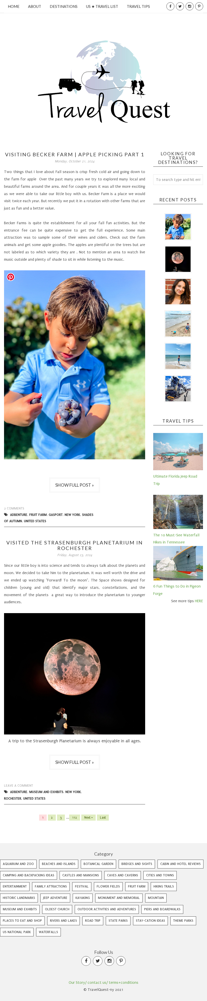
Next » (88, 817)
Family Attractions (51, 886)
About (34, 6)
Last (103, 817)
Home (13, 6)
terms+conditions (123, 982)
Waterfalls (48, 932)
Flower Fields (108, 886)
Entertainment (15, 886)
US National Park (17, 932)
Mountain (156, 898)
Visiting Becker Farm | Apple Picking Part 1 (74, 154)
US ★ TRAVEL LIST (102, 6)
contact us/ (98, 982)
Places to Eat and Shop (22, 920)
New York (72, 515)
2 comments (14, 508)
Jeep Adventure (55, 898)
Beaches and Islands (58, 864)
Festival (82, 886)
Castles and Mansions (80, 875)
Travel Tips (138, 6)
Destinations (63, 6)
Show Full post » (74, 485)
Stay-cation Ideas (150, 920)
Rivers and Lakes (63, 920)
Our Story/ (78, 982)
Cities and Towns (160, 875)
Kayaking (82, 898)
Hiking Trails (163, 886)
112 (74, 817)
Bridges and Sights (136, 864)
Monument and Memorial (119, 898)
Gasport (56, 515)
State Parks (118, 920)
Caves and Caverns (122, 875)
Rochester (12, 798)
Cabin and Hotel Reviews (180, 864)
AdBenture (18, 515)
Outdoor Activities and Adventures (106, 909)
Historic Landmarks (19, 898)
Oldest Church (57, 909)
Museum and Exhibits (46, 792)
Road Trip (92, 920)
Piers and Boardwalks (162, 909)
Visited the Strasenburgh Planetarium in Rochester (74, 545)
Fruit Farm (38, 515)
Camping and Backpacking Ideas (28, 875)
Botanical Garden (98, 864)
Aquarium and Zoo (18, 864)
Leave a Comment (18, 785)
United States (35, 521)
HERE (199, 601)
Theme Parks (183, 920)
